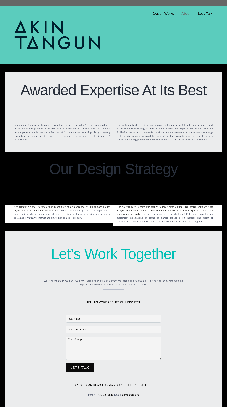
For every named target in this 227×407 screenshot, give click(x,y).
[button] (221, 13)
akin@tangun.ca (130, 395)
